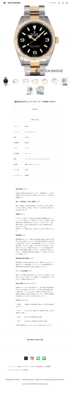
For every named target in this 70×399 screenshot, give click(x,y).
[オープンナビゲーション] (5, 3)
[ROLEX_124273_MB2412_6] (54, 81)
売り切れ (35, 109)
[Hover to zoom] (35, 40)
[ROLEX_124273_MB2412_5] (44, 81)
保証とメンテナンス (24, 366)
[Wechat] (38, 358)
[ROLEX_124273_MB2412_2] (15, 81)
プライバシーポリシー (15, 370)
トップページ (12, 366)
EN (55, 3)
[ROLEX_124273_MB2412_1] (5, 81)
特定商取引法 (40, 366)
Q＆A (32, 366)
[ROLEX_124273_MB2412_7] (64, 81)
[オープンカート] (66, 3)
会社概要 (48, 366)
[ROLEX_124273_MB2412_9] (40, 90)
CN (52, 3)
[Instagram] (32, 358)
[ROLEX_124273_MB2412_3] (25, 81)
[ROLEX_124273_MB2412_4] (35, 81)
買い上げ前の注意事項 (22, 185)
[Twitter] (26, 358)
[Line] (44, 358)
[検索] (59, 3)
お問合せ (25, 370)
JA (50, 3)
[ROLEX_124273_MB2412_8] (30, 90)
